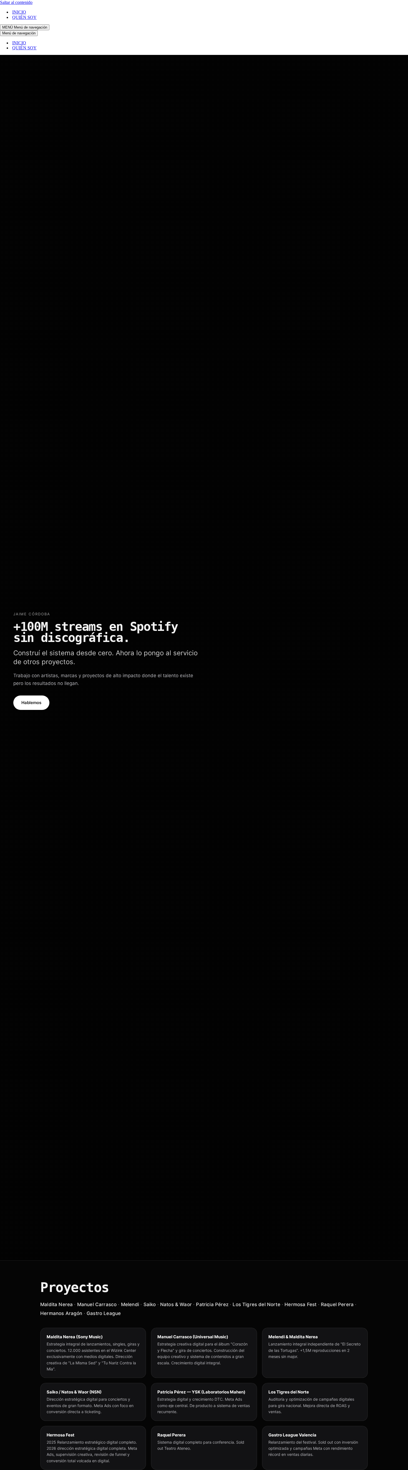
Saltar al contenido (16, 2)
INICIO (19, 12)
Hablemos (31, 702)
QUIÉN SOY (24, 17)
